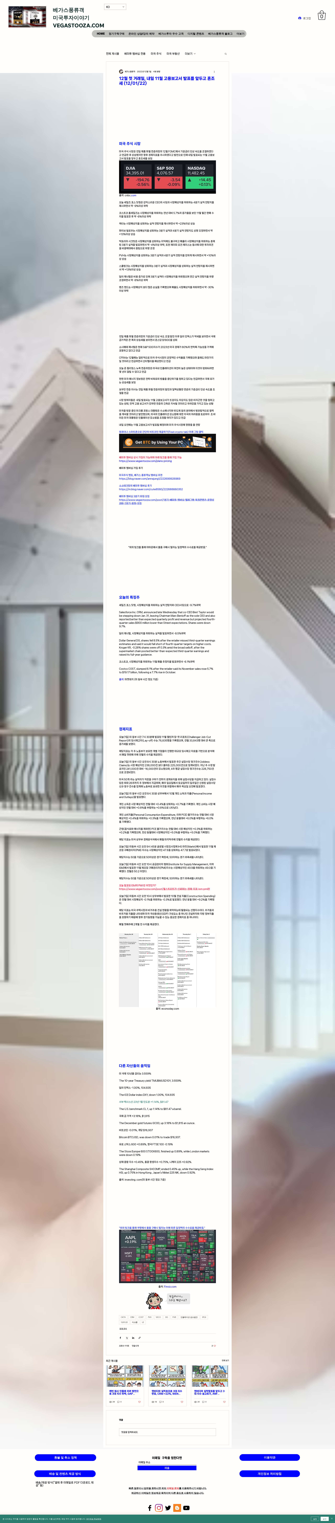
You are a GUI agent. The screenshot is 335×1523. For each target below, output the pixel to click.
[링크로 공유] (139, 1338)
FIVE (174, 1317)
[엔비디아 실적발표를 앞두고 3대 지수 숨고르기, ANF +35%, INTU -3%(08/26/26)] (210, 1376)
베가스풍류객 (68, 10)
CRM (132, 1317)
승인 (324, 1519)
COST (141, 1317)
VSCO (158, 1317)
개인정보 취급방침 (93, 1519)
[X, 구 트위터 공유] (126, 1338)
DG (166, 1317)
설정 (315, 1519)
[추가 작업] (214, 71)
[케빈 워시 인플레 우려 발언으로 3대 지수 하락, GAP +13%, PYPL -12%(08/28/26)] (125, 1376)
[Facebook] (150, 1508)
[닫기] (331, 1519)
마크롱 (135, 1322)
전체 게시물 (112, 53)
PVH (149, 1317)
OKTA (123, 1317)
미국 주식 (156, 53)
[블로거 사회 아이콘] (177, 1508)
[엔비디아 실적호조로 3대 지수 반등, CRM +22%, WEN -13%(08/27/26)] (167, 1376)
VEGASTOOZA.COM (78, 25)
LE (143, 1322)
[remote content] (167, 111)
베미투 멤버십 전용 (135, 53)
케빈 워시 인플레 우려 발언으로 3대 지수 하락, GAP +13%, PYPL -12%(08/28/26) (124, 1392)
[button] (322, 15)
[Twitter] (168, 1508)
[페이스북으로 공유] (120, 1338)
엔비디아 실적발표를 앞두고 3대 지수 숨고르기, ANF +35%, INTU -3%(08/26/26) (209, 1392)
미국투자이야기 (71, 17)
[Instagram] (159, 1508)
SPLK (204, 1317)
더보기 (188, 53)
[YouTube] (186, 1508)
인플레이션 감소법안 (189, 1317)
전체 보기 (225, 1360)
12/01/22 (124, 1322)
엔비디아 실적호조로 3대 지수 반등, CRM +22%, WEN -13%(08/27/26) (167, 1392)
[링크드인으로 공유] (133, 1338)
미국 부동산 (173, 53)
